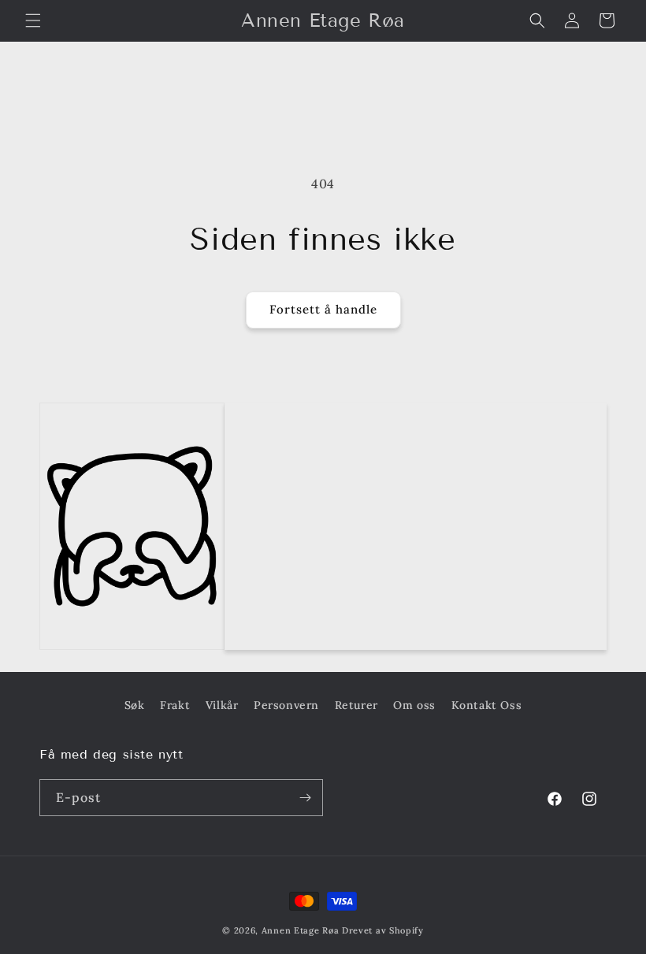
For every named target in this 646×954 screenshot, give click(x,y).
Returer (356, 705)
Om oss (414, 705)
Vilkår (222, 705)
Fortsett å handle (323, 309)
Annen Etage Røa (301, 930)
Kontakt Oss (486, 705)
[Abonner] (305, 797)
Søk (134, 705)
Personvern (286, 705)
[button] (33, 20)
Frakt (175, 705)
